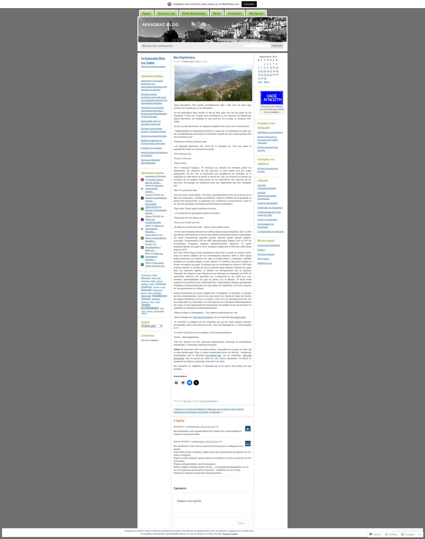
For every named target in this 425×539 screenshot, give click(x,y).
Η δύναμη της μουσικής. (152, 148)
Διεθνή (152, 284)
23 (268, 75)
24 (271, 75)
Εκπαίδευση (146, 287)
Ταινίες (157, 302)
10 (271, 67)
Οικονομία (146, 296)
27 (259, 78)
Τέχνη (152, 302)
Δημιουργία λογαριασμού (268, 245)
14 (262, 71)
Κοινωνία (146, 289)
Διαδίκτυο (144, 284)
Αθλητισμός (145, 278)
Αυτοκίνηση (145, 281)
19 (277, 71)
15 (265, 71)
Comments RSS (165, 46)
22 (265, 75)
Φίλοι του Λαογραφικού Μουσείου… (154, 229)
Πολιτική (145, 298)
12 (277, 67)
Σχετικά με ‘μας (166, 13)
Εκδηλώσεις (161, 284)
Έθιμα (154, 275)
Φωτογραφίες (159, 311)
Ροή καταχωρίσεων (265, 254)
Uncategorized (146, 275)
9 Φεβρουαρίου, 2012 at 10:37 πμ (200, 427)
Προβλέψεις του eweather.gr (270, 132)
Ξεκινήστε (249, 4)
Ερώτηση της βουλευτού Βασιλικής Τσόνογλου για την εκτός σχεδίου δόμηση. (209, 409)
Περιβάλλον (159, 295)
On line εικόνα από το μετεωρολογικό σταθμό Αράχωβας (267, 140)
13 (259, 71)
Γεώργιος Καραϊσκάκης (267, 203)
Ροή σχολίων (263, 259)
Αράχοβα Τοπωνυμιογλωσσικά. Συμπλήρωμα (266, 196)
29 (265, 78)
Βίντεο (216, 13)
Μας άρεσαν (256, 13)
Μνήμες (150, 293)
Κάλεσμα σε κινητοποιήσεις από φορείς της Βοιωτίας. (197, 412)
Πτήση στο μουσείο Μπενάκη (154, 136)
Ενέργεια (156, 287)
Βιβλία (153, 281)
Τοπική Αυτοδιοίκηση (150, 306)
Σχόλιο (241, 523)
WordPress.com (264, 263)
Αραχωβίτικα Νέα (238, 317)
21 (262, 75)
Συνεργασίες (235, 13)
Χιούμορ (144, 313)
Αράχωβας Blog (160, 24)
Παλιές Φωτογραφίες (194, 13)
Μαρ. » (267, 82)
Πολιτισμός (156, 299)
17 (271, 71)
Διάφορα (160, 281)
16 (268, 71)
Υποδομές (149, 311)
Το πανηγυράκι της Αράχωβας (270, 231)
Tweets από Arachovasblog (153, 66)
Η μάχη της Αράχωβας (267, 220)
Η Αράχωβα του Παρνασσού (270, 208)
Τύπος (162, 308)
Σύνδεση (261, 250)
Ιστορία (162, 287)
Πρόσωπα (145, 302)
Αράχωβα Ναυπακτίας (208, 401)
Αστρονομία (156, 278)
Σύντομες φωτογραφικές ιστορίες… (154, 189)
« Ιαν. (259, 82)
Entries (151, 46)
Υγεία (143, 311)
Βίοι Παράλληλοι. (184, 57)
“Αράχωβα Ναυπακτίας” (203, 317)
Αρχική (146, 13)
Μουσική (157, 293)
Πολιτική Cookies (230, 534)
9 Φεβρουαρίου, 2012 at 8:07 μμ (205, 442)
